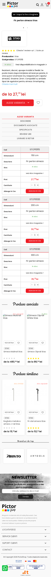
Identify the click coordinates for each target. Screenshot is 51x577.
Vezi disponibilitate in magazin (30, 64)
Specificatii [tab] (25, 129)
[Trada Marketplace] (27, 572)
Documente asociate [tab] (25, 125)
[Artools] (37, 456)
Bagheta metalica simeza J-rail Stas (12, 422)
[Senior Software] (24, 572)
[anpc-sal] (15, 566)
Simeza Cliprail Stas (37, 351)
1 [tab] (23, 27)
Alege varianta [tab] (25, 116)
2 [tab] (27, 27)
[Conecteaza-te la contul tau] (42, 4)
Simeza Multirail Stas (13, 351)
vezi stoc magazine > (35, 173)
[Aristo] (13, 456)
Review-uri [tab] (25, 134)
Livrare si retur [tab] (25, 138)
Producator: (8, 56)
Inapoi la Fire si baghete (25, 14)
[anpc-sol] (36, 566)
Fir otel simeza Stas (37, 421)
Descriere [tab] (25, 121)
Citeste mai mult (10, 84)
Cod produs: (8, 59)
